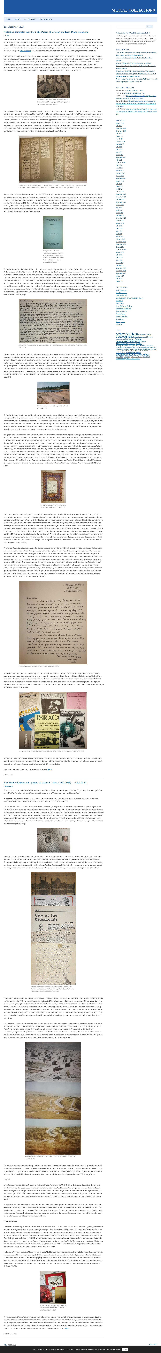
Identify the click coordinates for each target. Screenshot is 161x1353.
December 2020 (121, 194)
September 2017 (121, 273)
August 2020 (120, 205)
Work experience (133, 358)
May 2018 (119, 260)
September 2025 (121, 131)
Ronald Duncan (120, 314)
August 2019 (120, 223)
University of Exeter (136, 357)
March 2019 (119, 236)
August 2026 (120, 123)
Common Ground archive (128, 341)
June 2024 (119, 149)
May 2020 (119, 207)
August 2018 (120, 252)
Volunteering (121, 359)
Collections (30, 19)
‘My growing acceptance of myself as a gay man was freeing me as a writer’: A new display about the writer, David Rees (136, 103)
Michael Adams (25, 51)
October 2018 (120, 247)
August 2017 (120, 276)
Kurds (147, 345)
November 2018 (121, 244)
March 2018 (119, 263)
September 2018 (121, 250)
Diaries (143, 342)
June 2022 (119, 168)
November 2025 (121, 128)
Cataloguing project (139, 337)
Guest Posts (46, 19)
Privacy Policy (153, 1344)
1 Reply (6, 35)
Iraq (137, 346)
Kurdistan (142, 346)
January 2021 (120, 192)
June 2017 (119, 281)
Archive (120, 333)
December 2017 (121, 268)
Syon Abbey (119, 319)
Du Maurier (119, 301)
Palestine (153, 349)
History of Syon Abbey (124, 346)
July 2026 (119, 126)
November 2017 (121, 271)
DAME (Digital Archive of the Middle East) (129, 298)
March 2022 (119, 170)
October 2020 (120, 199)
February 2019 (120, 239)
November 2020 (121, 197)
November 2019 (121, 218)
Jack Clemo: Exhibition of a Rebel (134, 93)
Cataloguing (123, 336)
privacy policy (115, 1349)
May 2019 (119, 231)
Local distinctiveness (127, 347)
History (139, 343)
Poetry (124, 351)
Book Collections (121, 290)
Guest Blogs (120, 303)
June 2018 (119, 257)
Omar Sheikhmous (144, 349)
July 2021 (119, 184)
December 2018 (121, 242)
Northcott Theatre (121, 311)
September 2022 (121, 163)
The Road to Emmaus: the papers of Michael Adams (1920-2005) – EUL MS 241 (45, 782)
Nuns (137, 349)
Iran (134, 345)
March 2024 (119, 155)
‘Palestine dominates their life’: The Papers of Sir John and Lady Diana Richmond (46, 31)
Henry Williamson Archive (124, 306)
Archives (132, 334)
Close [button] (124, 1349)
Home (8, 19)
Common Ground (121, 295)
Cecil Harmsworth (121, 293)
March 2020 (119, 213)
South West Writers (133, 353)
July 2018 (119, 255)
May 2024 (119, 152)
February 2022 (120, 173)
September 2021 (121, 178)
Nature (121, 349)
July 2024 (119, 147)
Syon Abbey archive (123, 357)
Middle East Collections (123, 309)
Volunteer (146, 357)
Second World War (121, 353)
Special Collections (133, 10)
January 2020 (120, 215)
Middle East (153, 347)
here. (50, 769)
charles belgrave (120, 339)
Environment (122, 343)
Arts (139, 334)
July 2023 (119, 160)
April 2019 (119, 234)
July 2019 (119, 226)
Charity (150, 337)
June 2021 (119, 186)
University (119, 324)
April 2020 (119, 210)
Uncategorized (120, 322)
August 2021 (120, 181)
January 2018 (120, 265)
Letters (151, 345)
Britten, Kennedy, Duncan (135, 90)
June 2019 (119, 228)
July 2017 (119, 279)
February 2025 (120, 141)
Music (117, 349)
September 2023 (121, 157)
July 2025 (119, 134)
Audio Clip (143, 334)
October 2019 (120, 221)
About (17, 19)
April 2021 (119, 189)
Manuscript (137, 347)
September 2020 (121, 202)
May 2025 (119, 139)
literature (118, 347)
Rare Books (131, 351)
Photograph (119, 351)
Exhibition (131, 344)
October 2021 (120, 176)
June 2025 (119, 136)
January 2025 (120, 144)
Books (149, 334)
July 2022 (119, 165)
